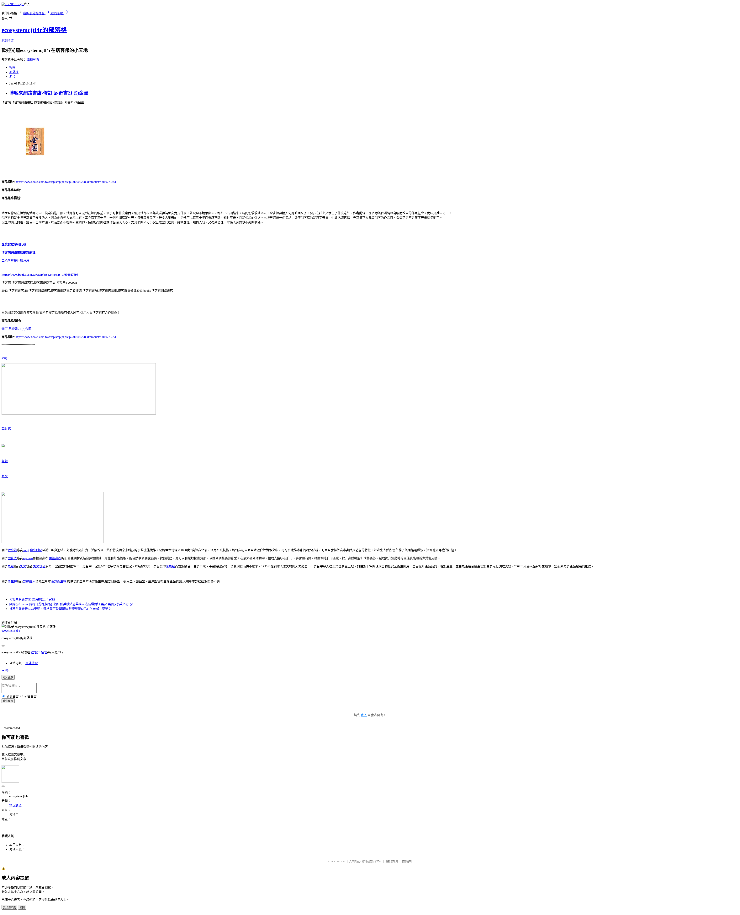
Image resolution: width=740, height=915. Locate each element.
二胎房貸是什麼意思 (15, 260)
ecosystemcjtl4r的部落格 (34, 29)
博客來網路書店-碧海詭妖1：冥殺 (32, 599)
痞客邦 (35, 652)
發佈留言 (8, 701)
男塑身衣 (55, 558)
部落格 (13, 72)
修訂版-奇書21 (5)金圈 (16, 328)
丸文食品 (39, 566)
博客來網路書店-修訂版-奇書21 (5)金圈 (48, 92)
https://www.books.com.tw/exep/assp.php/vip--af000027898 (40, 274)
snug (4, 358)
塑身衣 (6, 428)
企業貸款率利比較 (14, 244)
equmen (28, 558)
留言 (44, 652)
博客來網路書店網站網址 (18, 252)
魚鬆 (5, 461)
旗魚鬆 (170, 566)
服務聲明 (407, 861)
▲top (5, 670)
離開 (22, 907)
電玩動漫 (33, 59)
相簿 (12, 67)
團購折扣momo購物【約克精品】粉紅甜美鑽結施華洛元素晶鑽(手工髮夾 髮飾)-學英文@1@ (71, 604)
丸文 (5, 476)
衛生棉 (12, 581)
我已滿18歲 (9, 907)
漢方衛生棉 (58, 581)
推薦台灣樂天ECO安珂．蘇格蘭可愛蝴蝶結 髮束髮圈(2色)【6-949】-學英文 (60, 608)
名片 (12, 76)
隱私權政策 (391, 861)
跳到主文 (8, 40)
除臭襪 (12, 550)
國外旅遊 (31, 663)
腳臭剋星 (36, 550)
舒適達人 (29, 581)
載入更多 (8, 677)
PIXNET (341, 861)
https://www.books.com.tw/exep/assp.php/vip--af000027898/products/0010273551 (65, 181)
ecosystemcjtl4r (11, 630)
